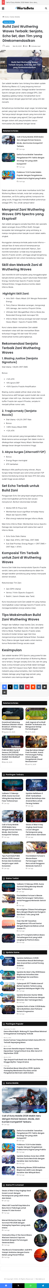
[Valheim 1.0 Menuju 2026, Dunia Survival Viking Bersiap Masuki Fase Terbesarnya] (12, 785)
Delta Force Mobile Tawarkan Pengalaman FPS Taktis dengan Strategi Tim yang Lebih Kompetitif (30, 1134)
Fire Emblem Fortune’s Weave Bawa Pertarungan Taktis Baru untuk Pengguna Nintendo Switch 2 (35, 861)
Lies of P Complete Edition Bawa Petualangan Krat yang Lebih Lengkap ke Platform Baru (31, 937)
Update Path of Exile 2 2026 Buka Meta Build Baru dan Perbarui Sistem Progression (31, 1009)
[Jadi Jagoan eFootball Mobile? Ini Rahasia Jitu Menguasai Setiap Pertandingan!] (36, 714)
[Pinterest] (27, 687)
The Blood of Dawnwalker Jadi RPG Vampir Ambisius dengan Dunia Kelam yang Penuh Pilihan (17, 1252)
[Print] (4, 692)
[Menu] (3, 9)
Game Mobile (15, 17)
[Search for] (46, 9)
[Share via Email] (44, 687)
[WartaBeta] (24, 8)
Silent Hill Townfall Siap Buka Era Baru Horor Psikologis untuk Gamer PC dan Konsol (16, 1208)
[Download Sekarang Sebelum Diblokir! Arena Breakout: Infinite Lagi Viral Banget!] (13, 714)
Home (6, 17)
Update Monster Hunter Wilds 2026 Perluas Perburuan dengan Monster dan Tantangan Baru (31, 997)
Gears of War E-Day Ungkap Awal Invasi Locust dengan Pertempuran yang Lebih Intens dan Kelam (36, 829)
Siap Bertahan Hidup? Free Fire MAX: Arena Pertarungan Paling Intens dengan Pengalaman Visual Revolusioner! (34, 756)
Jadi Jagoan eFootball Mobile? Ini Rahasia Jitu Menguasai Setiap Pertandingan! (35, 725)
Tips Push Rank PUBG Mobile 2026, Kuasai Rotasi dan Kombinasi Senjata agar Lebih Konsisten (11, 861)
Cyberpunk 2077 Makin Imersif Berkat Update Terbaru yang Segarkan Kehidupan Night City (30, 986)
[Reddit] (33, 687)
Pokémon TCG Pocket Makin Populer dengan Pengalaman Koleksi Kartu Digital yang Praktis (31, 175)
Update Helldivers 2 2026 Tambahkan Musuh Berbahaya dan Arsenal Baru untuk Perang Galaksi (35, 798)
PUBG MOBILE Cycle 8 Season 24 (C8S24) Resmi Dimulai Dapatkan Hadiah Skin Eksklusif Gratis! (12, 754)
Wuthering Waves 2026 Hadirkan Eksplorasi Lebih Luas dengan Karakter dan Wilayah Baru (31, 1170)
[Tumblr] (21, 687)
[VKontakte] (38, 687)
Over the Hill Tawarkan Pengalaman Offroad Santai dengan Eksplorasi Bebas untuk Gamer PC (30, 925)
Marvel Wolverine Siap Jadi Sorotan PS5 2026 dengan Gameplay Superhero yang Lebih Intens (16, 1224)
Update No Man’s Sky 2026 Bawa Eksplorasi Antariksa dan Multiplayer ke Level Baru (31, 974)
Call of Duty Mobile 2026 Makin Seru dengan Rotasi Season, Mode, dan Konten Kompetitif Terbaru (12, 829)
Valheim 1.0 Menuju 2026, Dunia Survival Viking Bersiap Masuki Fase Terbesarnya (11, 797)
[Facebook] (4, 687)
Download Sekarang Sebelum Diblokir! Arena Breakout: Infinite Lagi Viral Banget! (12, 725)
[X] (10, 687)
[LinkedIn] (16, 687)
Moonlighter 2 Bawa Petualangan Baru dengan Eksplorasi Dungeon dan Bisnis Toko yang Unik (31, 912)
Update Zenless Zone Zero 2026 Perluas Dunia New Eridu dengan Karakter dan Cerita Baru (31, 1158)
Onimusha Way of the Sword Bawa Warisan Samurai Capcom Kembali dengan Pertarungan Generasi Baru (17, 1239)
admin (8, 46)
